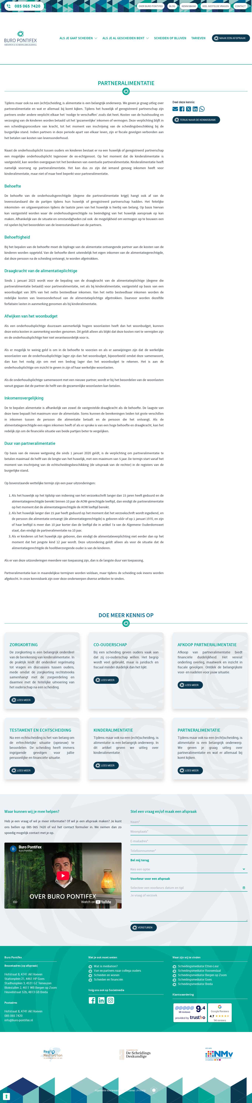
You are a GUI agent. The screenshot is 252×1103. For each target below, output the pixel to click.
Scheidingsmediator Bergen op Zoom (202, 975)
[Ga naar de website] (51, 1054)
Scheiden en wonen (106, 975)
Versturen (145, 927)
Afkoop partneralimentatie (207, 645)
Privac (140, 1090)
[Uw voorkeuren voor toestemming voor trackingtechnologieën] (6, 1096)
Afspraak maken (127, 1095)
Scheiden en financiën (108, 979)
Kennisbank (189, 6)
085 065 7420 (27, 6)
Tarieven (198, 38)
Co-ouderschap (110, 645)
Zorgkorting (24, 645)
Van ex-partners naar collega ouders (117, 971)
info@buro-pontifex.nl (18, 1020)
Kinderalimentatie (113, 730)
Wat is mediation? (106, 966)
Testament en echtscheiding (40, 730)
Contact (240, 6)
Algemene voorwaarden (108, 1090)
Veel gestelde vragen (215, 6)
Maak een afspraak (232, 38)
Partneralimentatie (199, 730)
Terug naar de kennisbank (198, 120)
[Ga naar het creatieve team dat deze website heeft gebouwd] (154, 1090)
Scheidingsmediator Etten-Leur (198, 966)
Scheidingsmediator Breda (195, 984)
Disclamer (129, 1090)
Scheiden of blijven (170, 38)
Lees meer (23, 700)
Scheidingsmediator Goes (195, 979)
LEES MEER (192, 685)
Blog (172, 6)
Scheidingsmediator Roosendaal (199, 971)
